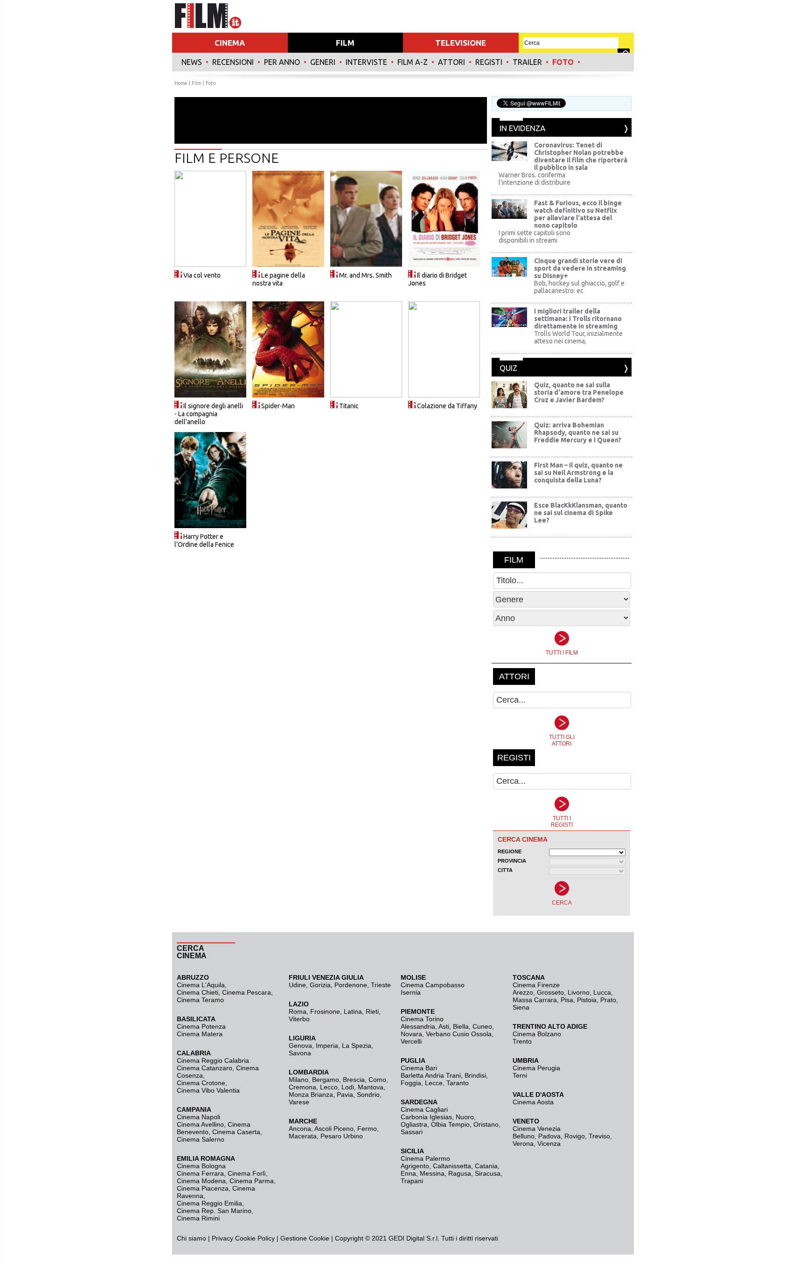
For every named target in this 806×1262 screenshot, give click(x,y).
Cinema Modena (201, 1181)
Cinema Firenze (536, 985)
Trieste (381, 985)
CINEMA (230, 42)
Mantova (370, 1087)
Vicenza (549, 1143)
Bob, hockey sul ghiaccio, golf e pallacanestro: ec (579, 286)
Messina (432, 1173)
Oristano (486, 1124)
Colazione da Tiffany (447, 406)
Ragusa (459, 1173)
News (191, 62)
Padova (549, 1136)
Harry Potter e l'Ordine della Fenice (204, 540)
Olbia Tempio (450, 1124)
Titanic (349, 406)
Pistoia (587, 1000)
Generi (322, 62)
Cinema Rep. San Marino (214, 1210)
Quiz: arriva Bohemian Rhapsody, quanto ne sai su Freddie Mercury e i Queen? (577, 432)
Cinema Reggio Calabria (213, 1060)
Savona (300, 1053)
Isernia (411, 992)
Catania (486, 1166)
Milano (298, 1079)
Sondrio (368, 1094)
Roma (297, 1011)
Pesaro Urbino (341, 1136)
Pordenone (350, 985)
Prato (608, 1000)
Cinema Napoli (198, 1117)
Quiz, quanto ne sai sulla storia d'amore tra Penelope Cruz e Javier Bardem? (579, 392)
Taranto (457, 1083)
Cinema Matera (199, 1034)
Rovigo (574, 1136)
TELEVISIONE (460, 42)
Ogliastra (414, 1124)
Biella (461, 1026)
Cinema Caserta (236, 1132)
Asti (443, 1026)
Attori (451, 62)
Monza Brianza (311, 1094)
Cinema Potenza (201, 1026)
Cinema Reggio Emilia (209, 1203)
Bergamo (325, 1079)
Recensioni (233, 62)
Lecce (434, 1083)
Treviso (599, 1136)
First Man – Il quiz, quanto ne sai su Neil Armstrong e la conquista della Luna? (578, 472)
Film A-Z (412, 62)
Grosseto (550, 992)
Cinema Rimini (198, 1218)
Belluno (524, 1136)
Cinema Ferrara (200, 1173)
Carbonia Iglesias (426, 1117)
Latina (353, 1011)
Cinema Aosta (533, 1102)
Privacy (222, 1238)
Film (197, 83)
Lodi (347, 1087)
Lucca (602, 992)
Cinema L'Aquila (201, 985)
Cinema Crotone (201, 1083)
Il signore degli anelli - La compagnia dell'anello (208, 413)
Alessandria (418, 1026)
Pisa (567, 1000)
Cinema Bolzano (537, 1034)
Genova (300, 1045)
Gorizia (320, 985)
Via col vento (202, 275)
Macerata (303, 1136)
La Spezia (356, 1045)
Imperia (327, 1045)
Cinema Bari (419, 1068)
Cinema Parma (251, 1181)
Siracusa (487, 1173)
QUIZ (508, 368)
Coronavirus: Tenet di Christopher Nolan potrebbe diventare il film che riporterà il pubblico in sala (580, 156)
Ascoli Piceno (334, 1128)
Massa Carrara (535, 1000)
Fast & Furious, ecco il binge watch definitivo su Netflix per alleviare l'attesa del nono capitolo (578, 214)
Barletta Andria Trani (431, 1075)
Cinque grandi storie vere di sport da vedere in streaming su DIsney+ (580, 268)
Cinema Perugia (536, 1068)
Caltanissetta (452, 1166)
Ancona (300, 1128)
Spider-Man (278, 406)
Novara (411, 1034)
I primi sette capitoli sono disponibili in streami (534, 236)
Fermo (367, 1128)
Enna (408, 1173)
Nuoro (465, 1117)
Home (181, 83)
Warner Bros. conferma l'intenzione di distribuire (534, 178)
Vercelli (411, 1041)
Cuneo (482, 1026)
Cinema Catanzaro (204, 1068)
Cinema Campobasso (433, 985)
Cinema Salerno (200, 1139)
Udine (297, 985)
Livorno (579, 992)
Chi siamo (191, 1238)
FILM (345, 42)
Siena (521, 1007)
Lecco (329, 1087)
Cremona (302, 1087)
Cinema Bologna (201, 1166)
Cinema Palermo (425, 1158)
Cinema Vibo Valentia (208, 1090)
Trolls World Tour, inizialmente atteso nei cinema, (578, 337)
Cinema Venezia (537, 1128)
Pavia (345, 1094)
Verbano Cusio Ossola (459, 1034)
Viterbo (299, 1019)
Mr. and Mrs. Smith (365, 275)
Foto (563, 62)
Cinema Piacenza (203, 1188)
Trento (522, 1041)
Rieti (372, 1011)
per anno (282, 62)
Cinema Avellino (200, 1124)
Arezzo (523, 992)
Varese (299, 1102)
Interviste (366, 62)
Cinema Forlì (247, 1173)
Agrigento (415, 1166)
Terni (520, 1075)
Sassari (412, 1132)
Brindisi (475, 1075)
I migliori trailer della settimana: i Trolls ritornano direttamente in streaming (578, 318)
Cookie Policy (254, 1238)
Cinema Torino (422, 1019)
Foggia (411, 1083)
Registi (488, 62)
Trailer (527, 62)
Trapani (412, 1181)
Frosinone (325, 1011)
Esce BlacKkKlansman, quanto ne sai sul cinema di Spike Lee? (580, 513)
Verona (523, 1143)
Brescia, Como (364, 1079)
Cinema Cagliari (424, 1109)
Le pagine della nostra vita (278, 279)
